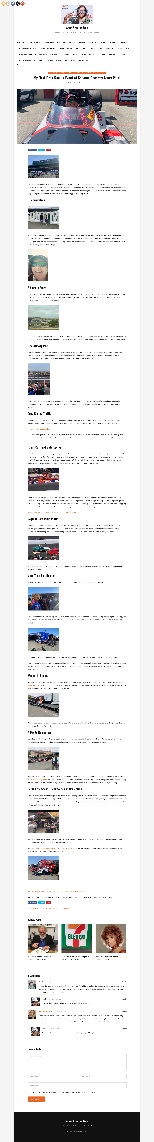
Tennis (122, 54)
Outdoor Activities (25, 54)
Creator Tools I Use (65, 48)
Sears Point (52, 908)
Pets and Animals (41, 54)
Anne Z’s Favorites (35, 42)
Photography (54, 54)
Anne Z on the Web (77, 27)
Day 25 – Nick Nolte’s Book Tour (40, 956)
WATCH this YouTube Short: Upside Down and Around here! (52, 513)
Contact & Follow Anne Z (97, 42)
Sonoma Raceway (65, 908)
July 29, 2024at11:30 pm (55, 982)
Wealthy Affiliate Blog (54, 60)
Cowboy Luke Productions (27, 48)
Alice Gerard (42, 982)
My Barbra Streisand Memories (107, 956)
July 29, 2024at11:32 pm (55, 999)
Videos (41, 60)
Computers (123, 42)
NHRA (44, 908)
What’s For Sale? (70, 60)
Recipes (83, 54)
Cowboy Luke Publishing (47, 48)
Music (127, 48)
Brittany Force (33, 685)
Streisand (101, 54)
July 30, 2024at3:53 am (61, 1011)
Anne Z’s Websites (68, 42)
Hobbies (92, 48)
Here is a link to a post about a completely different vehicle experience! (56, 891)
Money (100, 48)
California (81, 42)
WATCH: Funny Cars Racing (39, 429)
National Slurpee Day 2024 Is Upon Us (75, 956)
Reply (124, 982)
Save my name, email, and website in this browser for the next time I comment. (62, 1092)
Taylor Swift (112, 54)
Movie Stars (110, 48)
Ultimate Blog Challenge (27, 60)
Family (78, 48)
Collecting (112, 42)
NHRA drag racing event (37, 780)
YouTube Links (83, 60)
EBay (84, 48)
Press (75, 54)
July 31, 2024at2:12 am (54, 1029)
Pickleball (66, 54)
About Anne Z (21, 42)
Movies (120, 48)
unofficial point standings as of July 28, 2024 (56, 848)
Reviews (91, 54)
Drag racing (36, 908)
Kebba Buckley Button (45, 1011)
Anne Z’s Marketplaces (52, 42)
